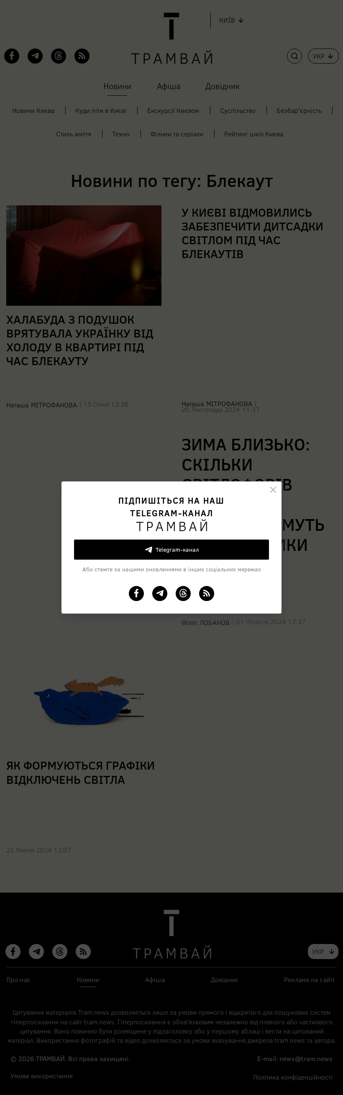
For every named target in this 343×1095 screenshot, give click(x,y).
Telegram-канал (177, 549)
